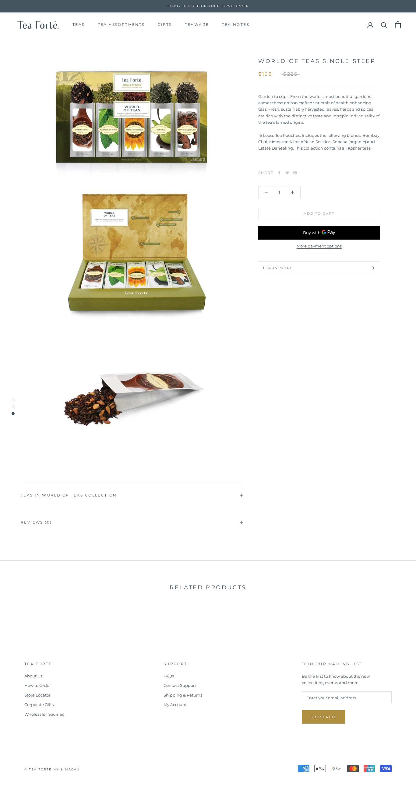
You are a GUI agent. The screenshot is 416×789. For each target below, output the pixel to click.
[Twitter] (287, 173)
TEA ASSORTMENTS (121, 24)
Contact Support (180, 685)
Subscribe (324, 717)
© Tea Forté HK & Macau (52, 769)
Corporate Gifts (39, 704)
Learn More (278, 268)
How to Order (37, 685)
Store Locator (37, 695)
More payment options (319, 246)
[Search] (384, 25)
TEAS (78, 24)
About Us (33, 675)
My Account (175, 704)
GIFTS (165, 24)
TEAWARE (197, 24)
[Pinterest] (295, 173)
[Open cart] (398, 24)
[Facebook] (279, 173)
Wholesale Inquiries (44, 714)
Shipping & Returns (183, 695)
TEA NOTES (235, 24)
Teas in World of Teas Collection (69, 495)
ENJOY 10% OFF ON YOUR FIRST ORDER (208, 6)
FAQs (169, 675)
